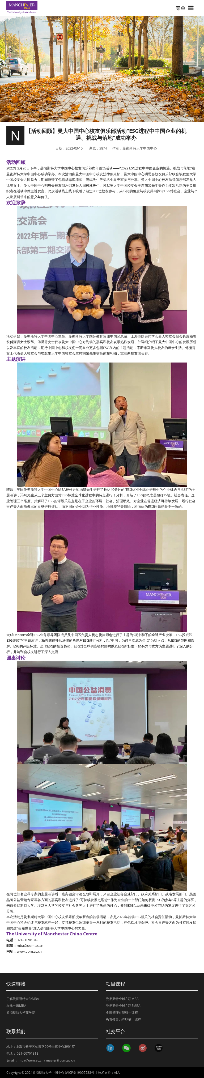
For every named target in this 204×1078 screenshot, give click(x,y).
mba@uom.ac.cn (30, 945)
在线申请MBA (16, 1005)
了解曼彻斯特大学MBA (22, 998)
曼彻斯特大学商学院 (20, 1012)
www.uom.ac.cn (29, 951)
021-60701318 (27, 1053)
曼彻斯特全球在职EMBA (123, 1005)
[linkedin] (111, 1048)
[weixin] (127, 1048)
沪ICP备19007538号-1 (81, 1072)
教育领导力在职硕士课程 (123, 1019)
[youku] (159, 1048)
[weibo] (143, 1048)
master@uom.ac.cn (60, 1060)
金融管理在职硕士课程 (122, 1012)
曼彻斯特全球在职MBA (122, 998)
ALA (117, 1072)
